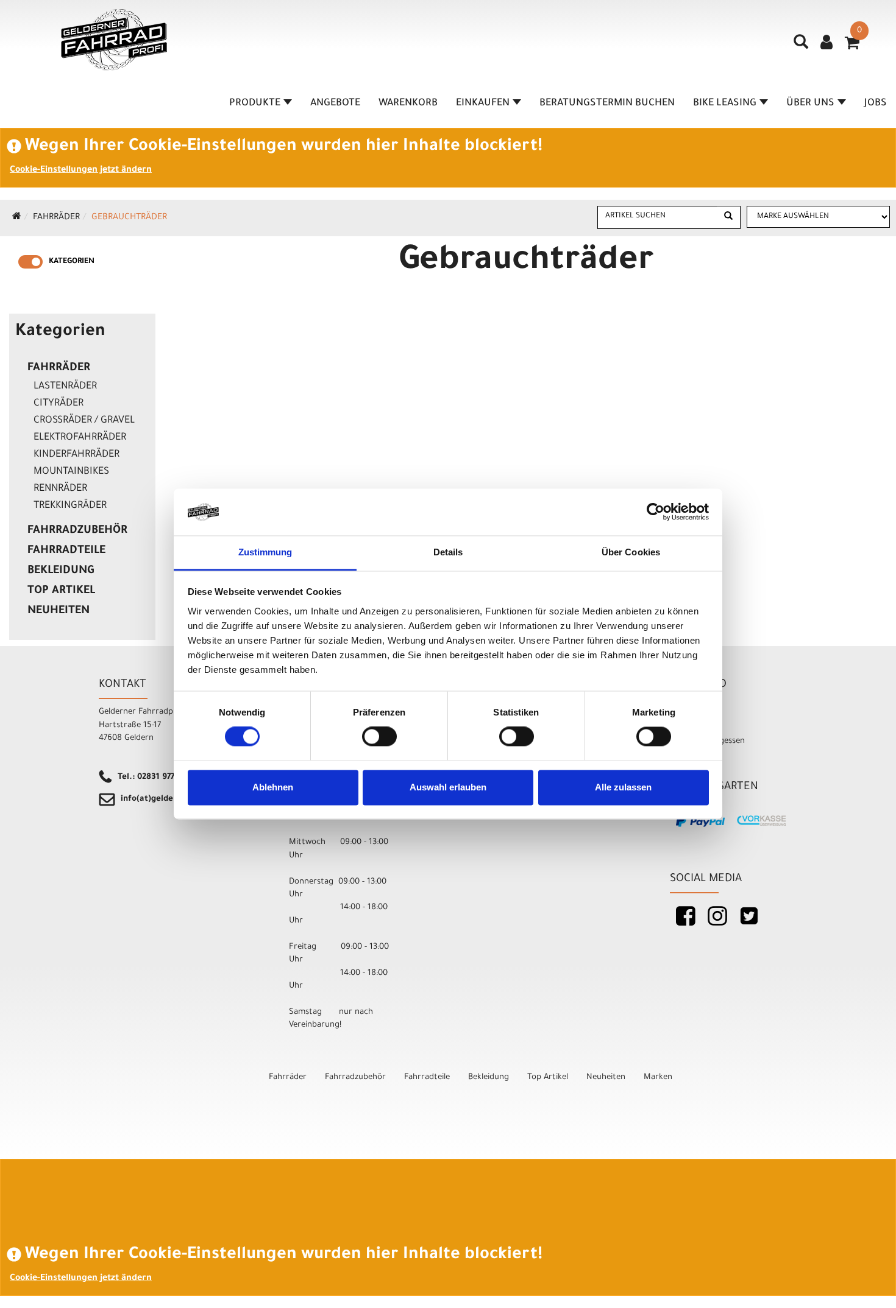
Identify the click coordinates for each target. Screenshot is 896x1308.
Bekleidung (60, 571)
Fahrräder (56, 218)
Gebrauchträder (129, 218)
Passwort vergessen (707, 741)
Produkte (254, 103)
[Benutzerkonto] (826, 43)
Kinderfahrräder (76, 454)
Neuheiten (58, 611)
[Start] (16, 218)
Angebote (335, 103)
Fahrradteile (66, 551)
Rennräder (60, 488)
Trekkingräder (70, 506)
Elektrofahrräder (80, 437)
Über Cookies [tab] (631, 552)
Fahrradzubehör (77, 531)
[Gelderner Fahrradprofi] (114, 40)
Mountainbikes (71, 471)
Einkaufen (483, 103)
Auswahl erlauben (448, 787)
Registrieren (693, 726)
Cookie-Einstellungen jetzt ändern (81, 170)
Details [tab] (448, 552)
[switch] (379, 737)
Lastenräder (65, 386)
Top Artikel (61, 591)
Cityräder (59, 403)
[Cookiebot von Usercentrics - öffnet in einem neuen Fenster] (655, 512)
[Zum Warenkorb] (852, 47)
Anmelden (688, 712)
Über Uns (810, 103)
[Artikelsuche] (801, 46)
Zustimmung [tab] (265, 552)
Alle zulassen (623, 787)
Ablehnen (272, 787)
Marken (658, 1077)
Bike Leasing (724, 103)
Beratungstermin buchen (607, 103)
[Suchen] (728, 217)
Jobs (875, 103)
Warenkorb (408, 103)
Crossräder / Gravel (84, 420)
